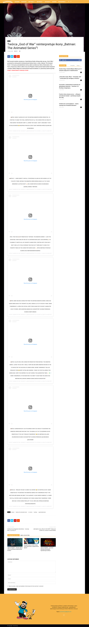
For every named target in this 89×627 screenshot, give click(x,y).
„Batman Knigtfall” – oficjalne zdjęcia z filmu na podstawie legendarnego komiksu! (15, 549)
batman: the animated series (21, 512)
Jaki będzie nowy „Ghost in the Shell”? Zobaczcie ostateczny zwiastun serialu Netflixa (44, 529)
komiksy (35, 512)
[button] (69, 1)
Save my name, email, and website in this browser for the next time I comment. (26, 586)
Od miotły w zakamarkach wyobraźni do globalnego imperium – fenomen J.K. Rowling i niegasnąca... (69, 86)
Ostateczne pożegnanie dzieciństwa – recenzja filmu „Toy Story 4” (18, 529)
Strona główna (10, 39)
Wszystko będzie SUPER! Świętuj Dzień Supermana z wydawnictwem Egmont (31, 546)
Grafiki (15, 39)
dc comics (30, 512)
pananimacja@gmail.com (65, 611)
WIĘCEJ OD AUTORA (24, 535)
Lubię (79, 60)
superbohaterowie (42, 512)
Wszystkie (72, 65)
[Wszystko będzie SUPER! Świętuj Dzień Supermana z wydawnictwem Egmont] (31, 541)
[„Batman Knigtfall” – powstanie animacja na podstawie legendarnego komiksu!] (48, 542)
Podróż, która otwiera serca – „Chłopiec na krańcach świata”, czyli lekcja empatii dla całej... (69, 95)
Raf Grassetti (22, 130)
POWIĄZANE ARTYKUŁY (13, 535)
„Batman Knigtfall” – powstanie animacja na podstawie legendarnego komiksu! (47, 549)
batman (12, 512)
